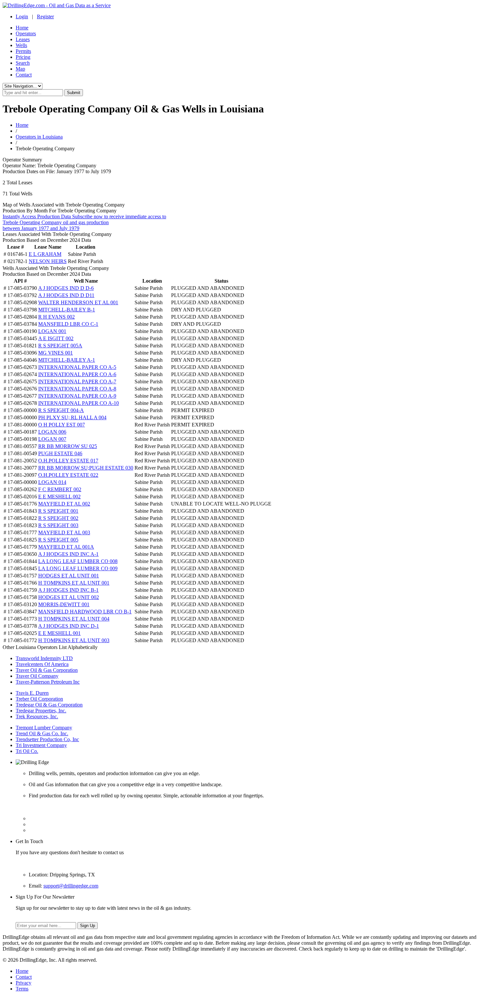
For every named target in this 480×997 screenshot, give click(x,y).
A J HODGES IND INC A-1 (68, 554)
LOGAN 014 (52, 482)
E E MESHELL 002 (59, 496)
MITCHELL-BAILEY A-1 (66, 360)
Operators (26, 33)
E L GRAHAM (45, 254)
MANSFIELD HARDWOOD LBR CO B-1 (85, 611)
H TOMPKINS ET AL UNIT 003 (73, 640)
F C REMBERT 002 (59, 489)
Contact (24, 74)
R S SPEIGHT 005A (60, 345)
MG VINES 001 (55, 353)
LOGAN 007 (52, 439)
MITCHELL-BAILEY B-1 (66, 309)
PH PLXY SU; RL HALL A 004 (72, 417)
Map (20, 69)
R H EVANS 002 (56, 317)
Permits (23, 51)
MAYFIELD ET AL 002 (64, 504)
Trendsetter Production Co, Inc (47, 739)
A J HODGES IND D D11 (66, 295)
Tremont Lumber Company (44, 727)
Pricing (23, 57)
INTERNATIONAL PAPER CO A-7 (77, 381)
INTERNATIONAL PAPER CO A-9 (77, 396)
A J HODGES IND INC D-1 (68, 626)
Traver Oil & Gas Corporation (47, 670)
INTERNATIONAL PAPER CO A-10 (78, 403)
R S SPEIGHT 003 (58, 525)
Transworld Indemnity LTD (44, 658)
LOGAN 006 (52, 432)
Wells (21, 45)
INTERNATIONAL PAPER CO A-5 (77, 367)
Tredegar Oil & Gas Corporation (49, 704)
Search (23, 63)
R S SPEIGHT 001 (58, 511)
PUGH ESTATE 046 (60, 453)
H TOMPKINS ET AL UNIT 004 (73, 619)
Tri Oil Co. (27, 751)
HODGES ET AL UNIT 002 (68, 597)
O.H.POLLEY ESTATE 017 (68, 460)
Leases (23, 39)
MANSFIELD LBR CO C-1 (68, 324)
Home (22, 27)
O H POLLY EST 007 (61, 424)
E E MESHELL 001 (59, 633)
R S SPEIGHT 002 (58, 518)
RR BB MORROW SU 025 (67, 446)
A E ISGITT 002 (55, 338)
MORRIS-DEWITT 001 (63, 604)
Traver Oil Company (37, 676)
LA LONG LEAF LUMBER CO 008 (78, 561)
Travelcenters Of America (42, 664)
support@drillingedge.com (70, 886)
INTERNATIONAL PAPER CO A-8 (77, 388)
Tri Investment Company (41, 745)
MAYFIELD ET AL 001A (66, 547)
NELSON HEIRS (48, 261)
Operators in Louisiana (39, 137)
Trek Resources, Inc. (37, 716)
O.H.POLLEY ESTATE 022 (68, 475)
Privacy (23, 983)
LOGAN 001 (52, 331)
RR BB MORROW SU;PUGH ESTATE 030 (85, 468)
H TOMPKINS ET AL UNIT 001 (73, 583)
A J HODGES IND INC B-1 (68, 590)
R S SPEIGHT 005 (58, 539)
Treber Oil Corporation (39, 699)
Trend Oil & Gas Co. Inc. (42, 733)
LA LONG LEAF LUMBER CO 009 (78, 568)
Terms (22, 988)
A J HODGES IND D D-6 (66, 288)
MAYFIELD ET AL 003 (64, 532)
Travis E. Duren (32, 693)
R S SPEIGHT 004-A (61, 410)
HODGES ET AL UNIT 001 (68, 575)
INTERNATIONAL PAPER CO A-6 (77, 374)
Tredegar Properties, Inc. (41, 710)
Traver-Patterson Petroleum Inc (48, 682)
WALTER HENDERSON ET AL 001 (78, 302)
